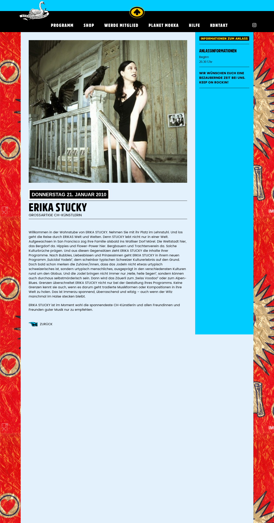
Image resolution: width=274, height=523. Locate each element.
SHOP (89, 25)
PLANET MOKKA (164, 25)
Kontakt (219, 25)
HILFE (194, 25)
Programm (62, 25)
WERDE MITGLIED (121, 25)
